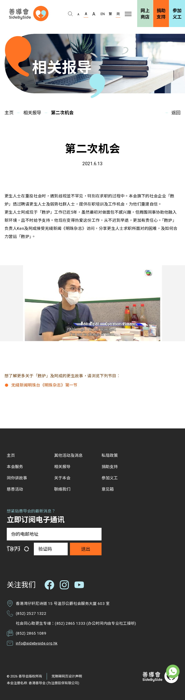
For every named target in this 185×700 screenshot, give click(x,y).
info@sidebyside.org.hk (36, 643)
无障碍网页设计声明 (66, 676)
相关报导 (32, 112)
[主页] (29, 13)
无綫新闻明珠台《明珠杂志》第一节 (44, 385)
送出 (85, 549)
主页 (9, 112)
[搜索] (70, 14)
